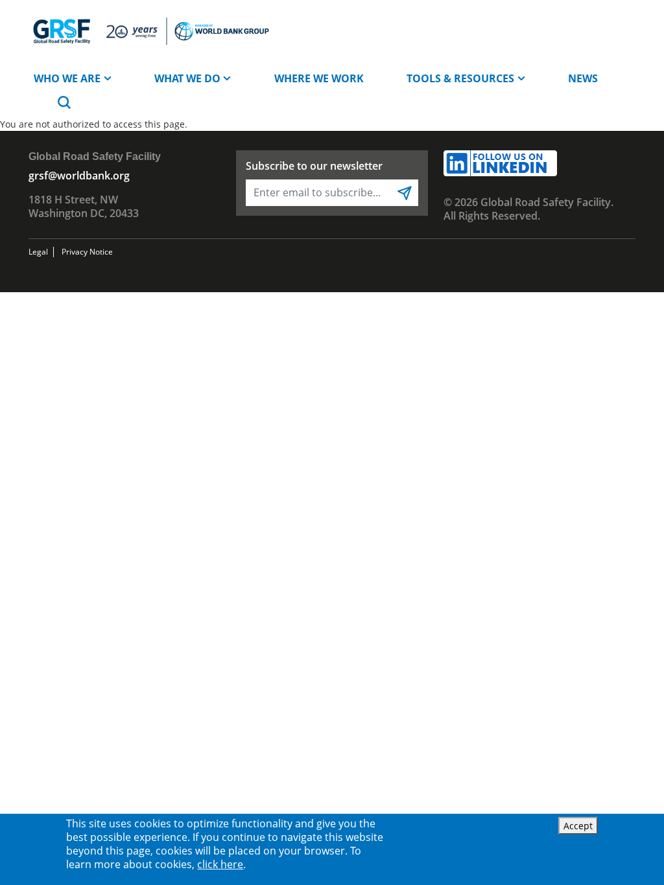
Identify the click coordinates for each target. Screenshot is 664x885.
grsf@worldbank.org (79, 175)
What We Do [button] (187, 78)
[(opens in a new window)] (500, 162)
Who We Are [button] (67, 78)
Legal (38, 251)
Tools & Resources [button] (460, 78)
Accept (578, 826)
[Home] (150, 31)
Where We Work (319, 78)
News (583, 78)
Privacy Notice (87, 251)
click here (220, 864)
